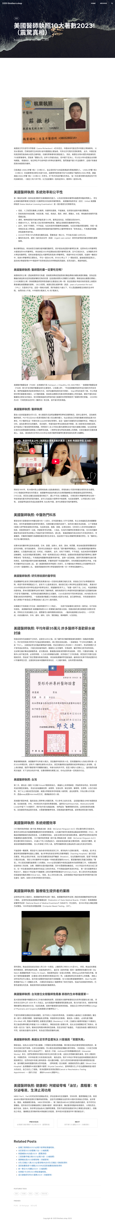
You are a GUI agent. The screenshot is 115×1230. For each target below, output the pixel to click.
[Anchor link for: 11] (11, 1090)
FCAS (16, 1205)
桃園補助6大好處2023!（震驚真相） (33, 1153)
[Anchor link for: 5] (11, 576)
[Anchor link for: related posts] (11, 1141)
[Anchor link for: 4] (11, 514)
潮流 (16, 1194)
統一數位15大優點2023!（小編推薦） (33, 1169)
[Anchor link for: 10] (11, 1039)
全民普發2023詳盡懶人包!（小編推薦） (34, 1150)
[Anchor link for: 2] (11, 270)
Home (93, 3)
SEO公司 (34, 1205)
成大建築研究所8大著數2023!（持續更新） (35, 1175)
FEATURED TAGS (20, 1189)
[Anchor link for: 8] (11, 890)
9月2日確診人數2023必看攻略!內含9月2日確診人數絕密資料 (42, 1162)
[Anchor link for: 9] (11, 994)
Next (77, 1123)
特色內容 (44, 1194)
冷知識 (23, 1194)
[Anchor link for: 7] (11, 822)
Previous (34, 1123)
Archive (103, 3)
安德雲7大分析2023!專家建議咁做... (32, 1172)
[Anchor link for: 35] (11, 632)
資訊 (16, 18)
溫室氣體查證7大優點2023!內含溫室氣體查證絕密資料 (40, 1166)
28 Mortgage (24, 1205)
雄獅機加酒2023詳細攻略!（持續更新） (34, 1159)
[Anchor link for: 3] (11, 409)
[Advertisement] (57, 75)
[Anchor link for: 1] (11, 192)
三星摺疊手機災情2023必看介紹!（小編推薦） (37, 1156)
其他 (30, 1194)
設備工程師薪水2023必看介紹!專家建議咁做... (36, 1147)
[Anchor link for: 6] (11, 779)
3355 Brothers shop (12, 3)
